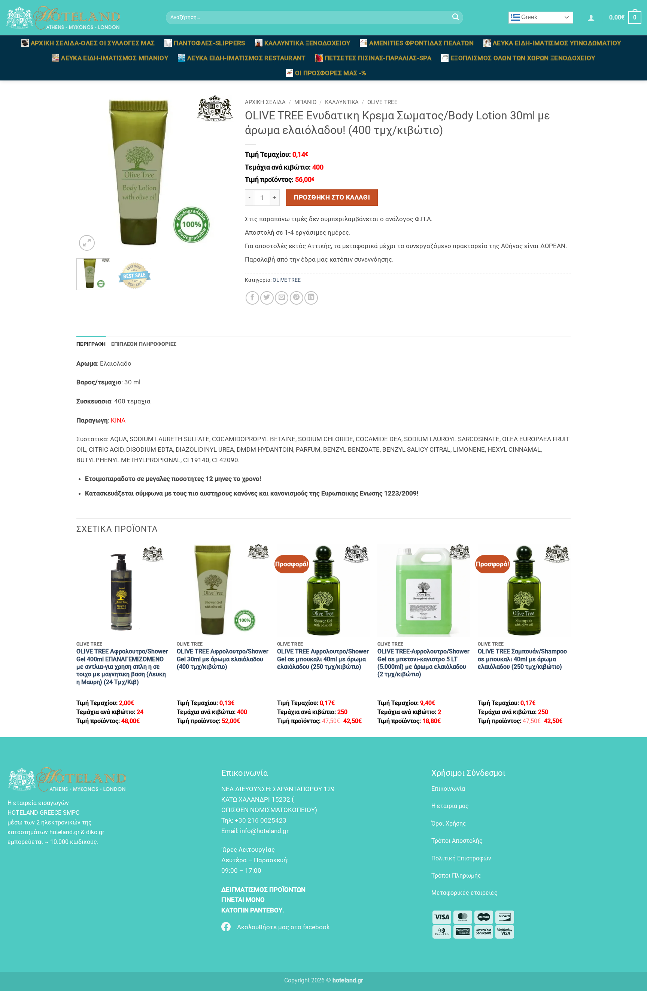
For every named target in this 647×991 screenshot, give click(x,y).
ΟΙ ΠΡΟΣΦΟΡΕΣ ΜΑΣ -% (331, 73)
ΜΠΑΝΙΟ (305, 102)
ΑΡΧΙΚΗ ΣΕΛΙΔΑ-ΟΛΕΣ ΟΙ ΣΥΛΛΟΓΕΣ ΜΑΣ (93, 43)
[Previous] (89, 174)
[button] (591, 17)
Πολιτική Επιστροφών (461, 858)
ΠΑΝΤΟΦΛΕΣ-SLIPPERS (209, 43)
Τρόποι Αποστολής (457, 840)
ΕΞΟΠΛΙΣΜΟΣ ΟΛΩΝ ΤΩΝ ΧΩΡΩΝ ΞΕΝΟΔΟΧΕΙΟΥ (522, 58)
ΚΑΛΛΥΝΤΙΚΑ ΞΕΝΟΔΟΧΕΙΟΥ (307, 43)
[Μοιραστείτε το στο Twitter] (267, 298)
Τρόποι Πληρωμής (456, 875)
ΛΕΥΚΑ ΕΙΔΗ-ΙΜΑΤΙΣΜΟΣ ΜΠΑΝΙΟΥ (114, 58)
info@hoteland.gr (264, 831)
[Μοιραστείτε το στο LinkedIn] (311, 298)
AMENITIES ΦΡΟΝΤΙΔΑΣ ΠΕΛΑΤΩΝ (421, 43)
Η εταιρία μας (450, 805)
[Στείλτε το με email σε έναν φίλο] (281, 298)
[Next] (221, 174)
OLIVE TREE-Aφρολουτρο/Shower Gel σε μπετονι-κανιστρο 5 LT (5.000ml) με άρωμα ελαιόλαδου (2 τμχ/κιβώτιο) (423, 663)
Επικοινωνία (448, 788)
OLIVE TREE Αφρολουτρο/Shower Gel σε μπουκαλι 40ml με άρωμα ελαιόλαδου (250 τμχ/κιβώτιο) (323, 659)
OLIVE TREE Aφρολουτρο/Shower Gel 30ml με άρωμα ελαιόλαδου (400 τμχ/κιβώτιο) (222, 659)
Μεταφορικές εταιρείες (464, 892)
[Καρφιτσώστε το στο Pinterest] (296, 298)
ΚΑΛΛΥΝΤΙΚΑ (342, 102)
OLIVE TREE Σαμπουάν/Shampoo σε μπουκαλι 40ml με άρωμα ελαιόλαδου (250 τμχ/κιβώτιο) (522, 659)
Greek (528, 17)
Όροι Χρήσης (448, 823)
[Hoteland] (80, 17)
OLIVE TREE (382, 102)
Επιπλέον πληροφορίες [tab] (144, 344)
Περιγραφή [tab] (91, 344)
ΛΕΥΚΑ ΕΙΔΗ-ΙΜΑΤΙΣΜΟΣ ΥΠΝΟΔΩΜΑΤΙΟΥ (557, 43)
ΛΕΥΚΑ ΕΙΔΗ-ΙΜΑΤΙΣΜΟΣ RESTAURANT (246, 58)
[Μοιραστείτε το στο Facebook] (252, 298)
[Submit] (455, 18)
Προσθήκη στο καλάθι (332, 197)
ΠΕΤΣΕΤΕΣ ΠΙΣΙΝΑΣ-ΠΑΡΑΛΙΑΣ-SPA (378, 58)
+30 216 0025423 (260, 820)
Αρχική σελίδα (265, 102)
